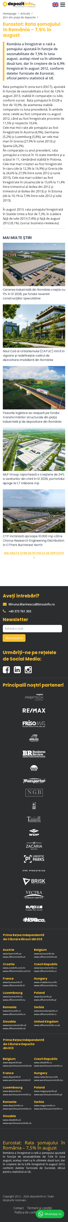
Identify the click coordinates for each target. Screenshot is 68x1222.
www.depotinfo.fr (12, 1076)
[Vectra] (34, 894)
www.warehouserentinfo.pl (48, 1094)
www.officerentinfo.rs (45, 1014)
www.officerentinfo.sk (14, 1028)
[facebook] (8, 668)
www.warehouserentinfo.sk (17, 1123)
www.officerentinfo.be (45, 956)
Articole (25, 13)
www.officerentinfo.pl (45, 999)
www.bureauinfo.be (44, 953)
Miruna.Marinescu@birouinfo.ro (31, 604)
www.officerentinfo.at (14, 956)
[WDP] (34, 832)
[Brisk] (34, 881)
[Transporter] (34, 780)
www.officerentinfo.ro (14, 1014)
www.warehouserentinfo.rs (48, 1108)
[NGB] (34, 792)
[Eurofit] (34, 908)
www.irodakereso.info (45, 982)
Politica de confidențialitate (33, 1212)
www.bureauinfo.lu (12, 996)
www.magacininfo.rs (44, 1105)
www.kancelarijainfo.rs (46, 1010)
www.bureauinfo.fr (12, 982)
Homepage (9, 13)
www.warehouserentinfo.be (17, 1065)
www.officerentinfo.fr (14, 985)
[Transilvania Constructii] (34, 819)
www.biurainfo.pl (43, 996)
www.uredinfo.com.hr (14, 967)
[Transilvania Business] (34, 806)
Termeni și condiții (39, 1208)
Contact (18, 1208)
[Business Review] (34, 752)
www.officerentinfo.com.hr (17, 971)
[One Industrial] (34, 870)
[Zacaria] (34, 845)
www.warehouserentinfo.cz (48, 1065)
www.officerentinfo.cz (45, 971)
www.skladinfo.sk (12, 1119)
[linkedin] (19, 668)
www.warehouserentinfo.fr (17, 1080)
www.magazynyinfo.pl (45, 1091)
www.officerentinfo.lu (14, 999)
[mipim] (34, 696)
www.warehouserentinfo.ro (17, 1108)
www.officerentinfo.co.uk (47, 1025)
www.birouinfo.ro (12, 1010)
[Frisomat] (34, 722)
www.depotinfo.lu (12, 1091)
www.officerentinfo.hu (45, 985)
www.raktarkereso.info (46, 1076)
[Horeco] (34, 920)
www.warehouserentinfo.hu (48, 1080)
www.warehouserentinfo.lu (17, 1094)
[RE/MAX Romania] (34, 710)
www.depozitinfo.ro (13, 1105)
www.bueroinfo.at (12, 953)
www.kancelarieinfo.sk (14, 1025)
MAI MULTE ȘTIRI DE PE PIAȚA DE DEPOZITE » (34, 555)
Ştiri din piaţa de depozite (19, 17)
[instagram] (29, 668)
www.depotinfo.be (12, 1062)
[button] (61, 4)
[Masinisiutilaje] (34, 767)
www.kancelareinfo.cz (45, 967)
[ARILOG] (34, 737)
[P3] (34, 859)
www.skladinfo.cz (43, 1062)
